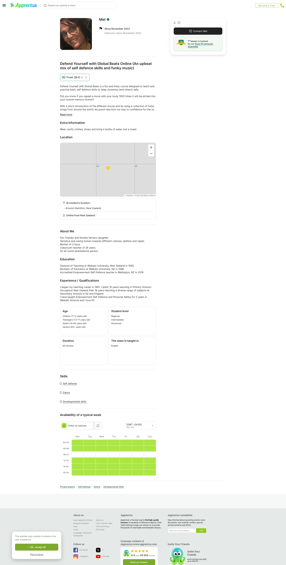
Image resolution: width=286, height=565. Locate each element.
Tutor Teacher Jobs (104, 523)
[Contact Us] (282, 5)
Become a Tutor (267, 5)
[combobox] (79, 5)
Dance (66, 392)
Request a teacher (81, 523)
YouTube (105, 556)
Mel (102, 19)
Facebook (83, 550)
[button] (179, 23)
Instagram (84, 556)
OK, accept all (37, 547)
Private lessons (67, 486)
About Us (100, 520)
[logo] (25, 5)
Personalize (36, 554)
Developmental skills (74, 401)
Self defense (70, 383)
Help (75, 526)
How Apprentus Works (82, 520)
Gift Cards (100, 529)
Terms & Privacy (103, 526)
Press (75, 529)
